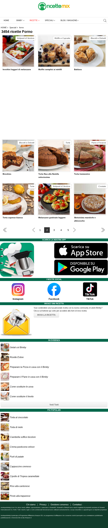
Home (6, 20)
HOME (4, 27)
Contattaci (77, 504)
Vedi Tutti (54, 404)
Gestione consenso (59, 504)
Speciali (12, 27)
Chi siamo (30, 504)
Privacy (43, 504)
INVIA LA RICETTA (46, 315)
